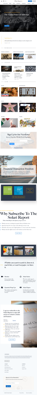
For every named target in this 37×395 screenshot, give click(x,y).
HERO (20, 101)
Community (24, 3)
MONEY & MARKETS (5, 51)
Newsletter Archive (18, 148)
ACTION (2, 116)
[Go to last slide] (1, 19)
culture (6, 81)
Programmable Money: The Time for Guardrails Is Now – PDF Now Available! (18, 75)
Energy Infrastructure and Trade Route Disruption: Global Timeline (6, 75)
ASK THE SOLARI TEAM (29, 51)
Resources (18, 3)
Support (29, 3)
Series (10, 3)
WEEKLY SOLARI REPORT (18, 51)
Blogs (14, 3)
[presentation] (6, 69)
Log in (14, 320)
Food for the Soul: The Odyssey (29, 74)
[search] (2, 1)
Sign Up (11, 143)
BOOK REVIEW (22, 85)
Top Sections (5, 3)
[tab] (16, 33)
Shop (33, 3)
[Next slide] (36, 19)
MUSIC (2, 101)
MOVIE (2, 85)
